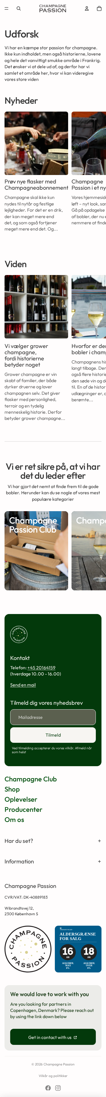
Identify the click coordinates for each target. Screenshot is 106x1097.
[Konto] (87, 8)
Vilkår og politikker (53, 1076)
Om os (14, 819)
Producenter (23, 809)
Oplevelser (21, 799)
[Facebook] (48, 1088)
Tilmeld (53, 735)
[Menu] (6, 8)
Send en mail (23, 685)
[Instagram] (58, 1088)
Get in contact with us (50, 1037)
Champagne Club (31, 779)
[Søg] (18, 8)
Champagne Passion (59, 1064)
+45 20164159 (41, 667)
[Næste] (95, 176)
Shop (12, 789)
